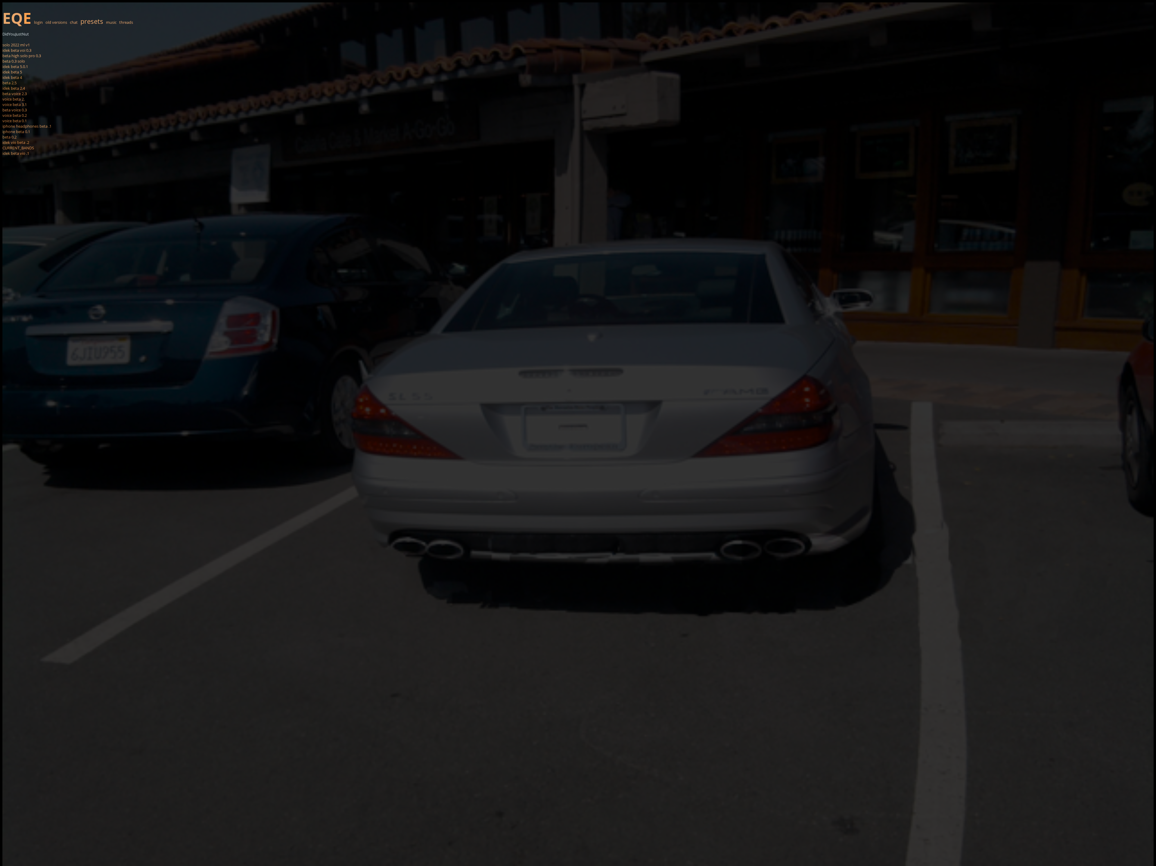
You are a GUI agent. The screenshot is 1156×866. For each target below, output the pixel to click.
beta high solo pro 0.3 (21, 55)
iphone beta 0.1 (16, 131)
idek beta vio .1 (15, 153)
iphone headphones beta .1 (26, 126)
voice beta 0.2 (14, 115)
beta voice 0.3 (14, 110)
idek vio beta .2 (15, 142)
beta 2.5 (9, 83)
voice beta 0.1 (14, 120)
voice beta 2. (13, 99)
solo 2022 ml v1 (16, 45)
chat (74, 22)
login (38, 22)
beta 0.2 (9, 137)
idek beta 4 (12, 77)
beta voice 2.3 (14, 93)
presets (91, 21)
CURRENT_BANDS (18, 148)
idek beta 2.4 (13, 88)
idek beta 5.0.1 (15, 66)
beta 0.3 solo (13, 61)
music (111, 22)
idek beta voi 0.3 (16, 50)
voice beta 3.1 (14, 104)
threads (126, 22)
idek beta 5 (12, 72)
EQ (16, 18)
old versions (56, 22)
